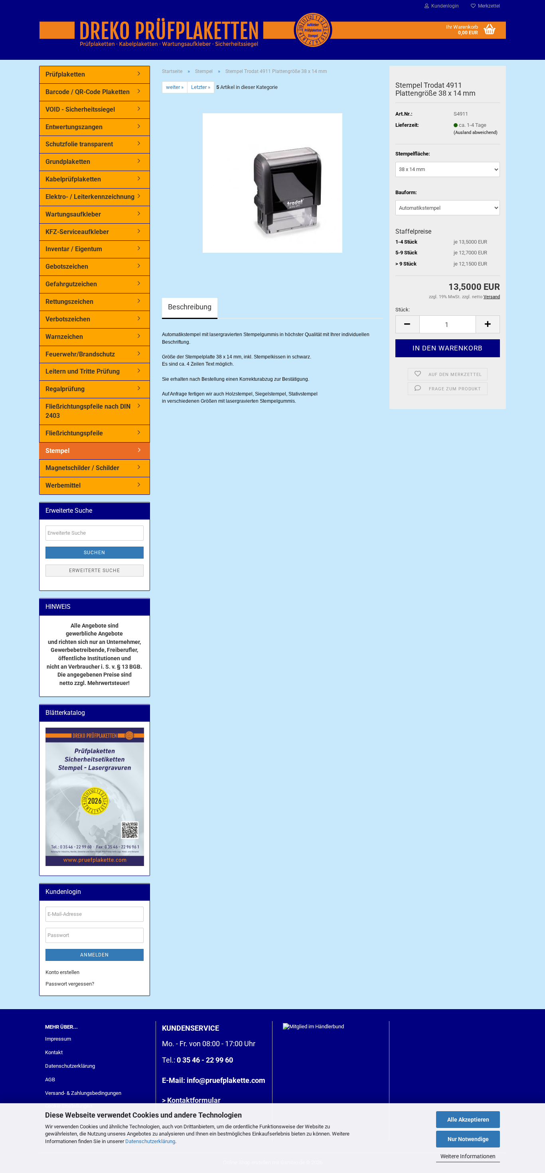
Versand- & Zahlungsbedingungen (83, 1093)
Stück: (402, 310)
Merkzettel (488, 6)
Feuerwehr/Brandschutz (80, 354)
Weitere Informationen (468, 1156)
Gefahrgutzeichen (71, 284)
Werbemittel (63, 485)
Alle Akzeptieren (468, 1119)
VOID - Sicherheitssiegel (80, 109)
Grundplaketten (67, 161)
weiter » (175, 87)
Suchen (94, 552)
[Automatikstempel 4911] (272, 183)
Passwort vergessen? (69, 984)
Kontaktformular (194, 1100)
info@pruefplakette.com (226, 1080)
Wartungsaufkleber (73, 214)
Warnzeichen (64, 336)
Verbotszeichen (67, 319)
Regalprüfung (65, 389)
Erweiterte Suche (94, 570)
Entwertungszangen (74, 127)
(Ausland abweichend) (476, 132)
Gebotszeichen (66, 266)
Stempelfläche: (412, 154)
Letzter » (200, 87)
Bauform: (406, 192)
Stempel (57, 451)
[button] (407, 324)
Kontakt (54, 1052)
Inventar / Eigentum (73, 249)
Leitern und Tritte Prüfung (82, 371)
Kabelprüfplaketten (73, 179)
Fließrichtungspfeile (74, 433)
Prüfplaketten (65, 74)
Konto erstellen (62, 972)
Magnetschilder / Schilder (82, 468)
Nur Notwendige (468, 1139)
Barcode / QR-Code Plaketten (87, 92)
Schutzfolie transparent (79, 144)
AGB (50, 1079)
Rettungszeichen (69, 301)
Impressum (58, 1039)
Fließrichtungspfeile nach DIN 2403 (87, 411)
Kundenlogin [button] (444, 6)
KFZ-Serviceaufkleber (77, 232)
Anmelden (94, 955)
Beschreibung (189, 307)
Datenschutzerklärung (150, 1141)
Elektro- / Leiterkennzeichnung (89, 197)
